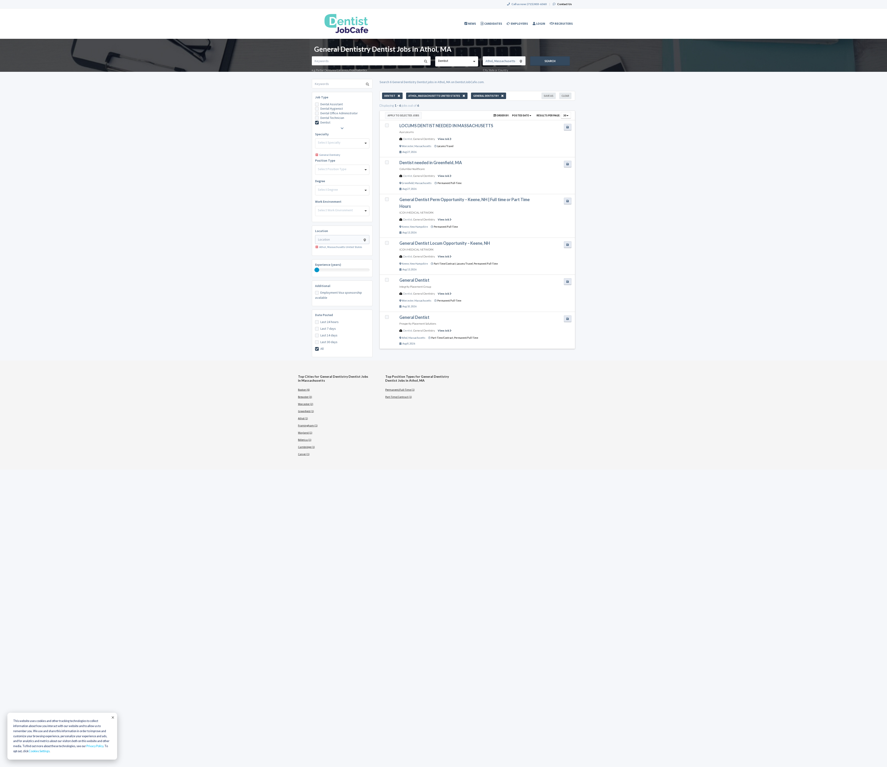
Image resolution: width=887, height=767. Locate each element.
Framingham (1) (308, 425)
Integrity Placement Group (415, 286)
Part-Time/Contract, (445, 263)
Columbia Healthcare (412, 169)
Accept (112, 717)
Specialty (322, 134)
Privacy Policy (94, 746)
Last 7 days (328, 328)
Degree (320, 181)
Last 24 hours (329, 322)
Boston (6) (304, 389)
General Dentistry (424, 139)
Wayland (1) (305, 432)
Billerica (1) (304, 439)
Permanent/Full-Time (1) (400, 389)
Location (321, 231)
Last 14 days (328, 335)
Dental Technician (332, 118)
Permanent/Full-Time (449, 183)
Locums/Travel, (465, 263)
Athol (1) (303, 418)
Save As (548, 95)
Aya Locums (406, 132)
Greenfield (408, 183)
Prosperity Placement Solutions (417, 323)
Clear (565, 95)
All (322, 349)
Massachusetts (422, 146)
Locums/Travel (445, 146)
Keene (405, 226)
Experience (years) (328, 265)
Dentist (325, 122)
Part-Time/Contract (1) (398, 397)
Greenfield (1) (306, 411)
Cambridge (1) (306, 447)
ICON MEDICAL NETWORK (416, 212)
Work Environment (328, 201)
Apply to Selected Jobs (403, 115)
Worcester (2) (305, 404)
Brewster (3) (305, 397)
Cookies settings (39, 751)
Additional (322, 286)
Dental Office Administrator (339, 113)
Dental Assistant (331, 104)
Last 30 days (328, 342)
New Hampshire (419, 226)
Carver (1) (304, 454)
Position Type (325, 160)
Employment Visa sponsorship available (338, 295)
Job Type (321, 97)
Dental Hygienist (331, 108)
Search (550, 61)
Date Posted (324, 315)
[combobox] (456, 61)
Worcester (407, 146)
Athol (404, 337)
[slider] (317, 270)
